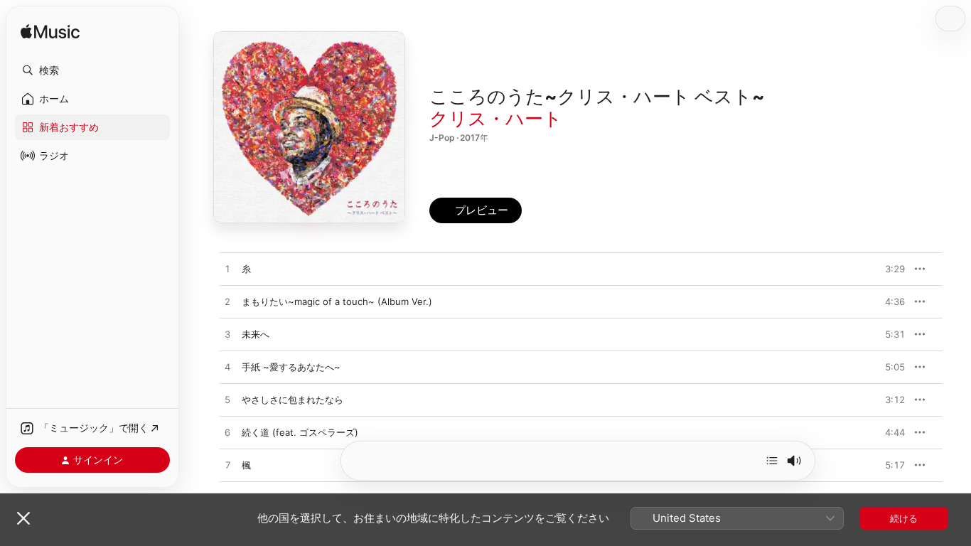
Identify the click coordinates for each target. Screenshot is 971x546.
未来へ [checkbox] (255, 334)
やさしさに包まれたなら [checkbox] (292, 399)
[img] (50, 32)
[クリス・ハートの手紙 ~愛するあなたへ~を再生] (227, 367)
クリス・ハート (495, 118)
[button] (92, 70)
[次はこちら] (771, 461)
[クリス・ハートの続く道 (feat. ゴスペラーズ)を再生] (227, 433)
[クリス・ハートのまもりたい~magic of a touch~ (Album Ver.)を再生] (227, 302)
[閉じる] (23, 518)
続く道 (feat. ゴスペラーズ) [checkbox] (300, 432)
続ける (904, 518)
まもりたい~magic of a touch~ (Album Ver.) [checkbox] (337, 301)
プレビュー (887, 268)
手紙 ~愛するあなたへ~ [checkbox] (291, 367)
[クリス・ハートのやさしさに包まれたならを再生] (227, 400)
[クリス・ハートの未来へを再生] (227, 334)
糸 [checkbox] (246, 268)
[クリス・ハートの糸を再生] (227, 269)
